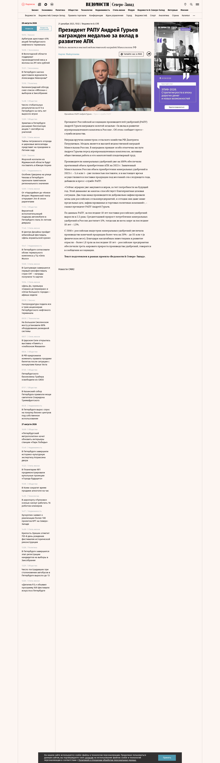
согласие (89, 757)
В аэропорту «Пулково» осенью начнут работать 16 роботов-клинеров (36, 503)
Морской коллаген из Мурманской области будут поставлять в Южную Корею (36, 162)
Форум (131, 10)
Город (129, 15)
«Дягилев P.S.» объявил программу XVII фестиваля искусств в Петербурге (35, 587)
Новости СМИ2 (66, 269)
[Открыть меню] (197, 4)
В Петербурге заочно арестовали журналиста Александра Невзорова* (34, 75)
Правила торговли (77, 15)
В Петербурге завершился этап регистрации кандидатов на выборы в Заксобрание (35, 556)
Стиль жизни (119, 10)
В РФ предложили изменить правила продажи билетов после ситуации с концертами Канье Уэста (36, 360)
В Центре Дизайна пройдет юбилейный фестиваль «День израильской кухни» (36, 235)
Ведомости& (141, 15)
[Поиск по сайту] (191, 4)
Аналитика (164, 15)
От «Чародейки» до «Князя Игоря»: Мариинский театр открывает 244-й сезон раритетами (36, 197)
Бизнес (35, 10)
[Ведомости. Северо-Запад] (122, 4)
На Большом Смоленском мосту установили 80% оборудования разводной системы (35, 327)
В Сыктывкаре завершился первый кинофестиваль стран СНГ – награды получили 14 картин (36, 272)
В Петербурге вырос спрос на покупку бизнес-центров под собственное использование (36, 414)
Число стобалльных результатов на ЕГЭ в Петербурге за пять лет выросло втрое (34, 109)
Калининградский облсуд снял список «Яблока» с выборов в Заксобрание (35, 90)
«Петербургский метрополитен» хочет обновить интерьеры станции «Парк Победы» (34, 438)
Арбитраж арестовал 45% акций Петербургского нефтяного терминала (35, 41)
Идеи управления (114, 15)
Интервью (173, 10)
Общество (73, 10)
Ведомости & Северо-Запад (151, 10)
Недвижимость (102, 10)
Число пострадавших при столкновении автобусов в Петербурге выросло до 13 (36, 572)
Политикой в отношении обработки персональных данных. (107, 760)
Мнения (184, 10)
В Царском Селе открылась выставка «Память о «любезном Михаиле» (36, 343)
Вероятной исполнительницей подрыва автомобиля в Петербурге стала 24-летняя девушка (36, 216)
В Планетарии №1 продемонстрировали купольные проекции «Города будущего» (33, 474)
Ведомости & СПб (90, 24)
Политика (60, 10)
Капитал (186, 15)
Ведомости (30, 15)
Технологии (86, 10)
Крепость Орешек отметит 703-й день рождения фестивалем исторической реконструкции (36, 538)
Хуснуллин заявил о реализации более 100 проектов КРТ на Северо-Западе (35, 519)
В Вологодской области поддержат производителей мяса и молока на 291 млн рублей (36, 58)
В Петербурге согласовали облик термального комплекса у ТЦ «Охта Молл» (36, 254)
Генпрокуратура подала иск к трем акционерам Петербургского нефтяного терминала (36, 308)
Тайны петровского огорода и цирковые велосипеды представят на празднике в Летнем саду (36, 146)
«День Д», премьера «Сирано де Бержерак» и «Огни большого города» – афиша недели (36, 290)
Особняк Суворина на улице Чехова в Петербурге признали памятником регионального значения (36, 179)
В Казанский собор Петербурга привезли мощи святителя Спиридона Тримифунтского (36, 396)
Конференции (96, 15)
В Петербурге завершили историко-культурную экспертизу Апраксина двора (35, 456)
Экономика (47, 10)
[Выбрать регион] (185, 4)
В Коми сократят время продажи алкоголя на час (35, 489)
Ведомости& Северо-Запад (52, 15)
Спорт (153, 15)
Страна (175, 15)
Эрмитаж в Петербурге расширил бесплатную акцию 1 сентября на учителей (34, 127)
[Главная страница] (97, 4)
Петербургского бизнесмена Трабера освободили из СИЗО (33, 376)
